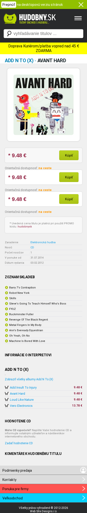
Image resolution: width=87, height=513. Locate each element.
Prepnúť (8, 5)
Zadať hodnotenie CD (19, 443)
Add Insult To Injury (23, 387)
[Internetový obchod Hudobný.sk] (29, 26)
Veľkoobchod (12, 498)
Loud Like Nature (22, 399)
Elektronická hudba (43, 242)
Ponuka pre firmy (15, 489)
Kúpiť (69, 155)
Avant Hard (17, 393)
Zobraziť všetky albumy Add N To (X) (29, 379)
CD (32, 247)
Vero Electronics (21, 406)
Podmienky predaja (17, 470)
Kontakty (9, 480)
